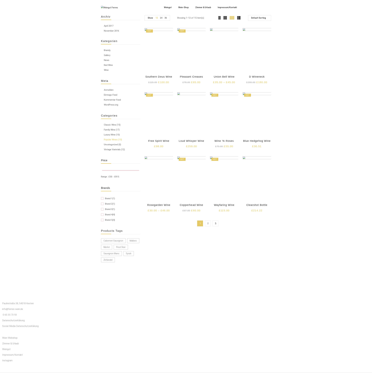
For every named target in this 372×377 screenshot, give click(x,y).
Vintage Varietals (112, 149)
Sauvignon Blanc (111, 253)
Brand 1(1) (110, 198)
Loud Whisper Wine (191, 140)
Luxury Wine (109, 134)
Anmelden (108, 90)
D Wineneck (257, 76)
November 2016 (111, 30)
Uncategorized (111, 144)
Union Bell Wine (224, 76)
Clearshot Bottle (256, 205)
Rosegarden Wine (158, 205)
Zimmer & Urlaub (10, 343)
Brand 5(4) (110, 220)
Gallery (107, 55)
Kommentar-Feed (112, 99)
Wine (106, 70)
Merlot (106, 247)
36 (165, 18)
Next (215, 223)
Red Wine (108, 65)
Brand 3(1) (110, 209)
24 (161, 18)
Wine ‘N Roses (224, 140)
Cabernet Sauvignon (113, 240)
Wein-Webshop (10, 337)
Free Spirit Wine (158, 140)
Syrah (128, 253)
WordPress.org (111, 104)
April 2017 (108, 26)
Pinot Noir (121, 247)
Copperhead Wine (191, 205)
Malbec (133, 240)
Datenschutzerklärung (13, 320)
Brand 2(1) (110, 204)
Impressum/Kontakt (12, 354)
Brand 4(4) (110, 214)
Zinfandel (107, 260)
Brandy (107, 50)
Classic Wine (110, 124)
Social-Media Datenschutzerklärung (20, 326)
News (106, 60)
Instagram (7, 360)
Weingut (6, 349)
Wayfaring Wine (224, 205)
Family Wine (109, 129)
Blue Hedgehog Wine (257, 140)
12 (156, 18)
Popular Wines (111, 139)
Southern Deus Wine (158, 76)
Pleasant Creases (191, 76)
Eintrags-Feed (110, 95)
